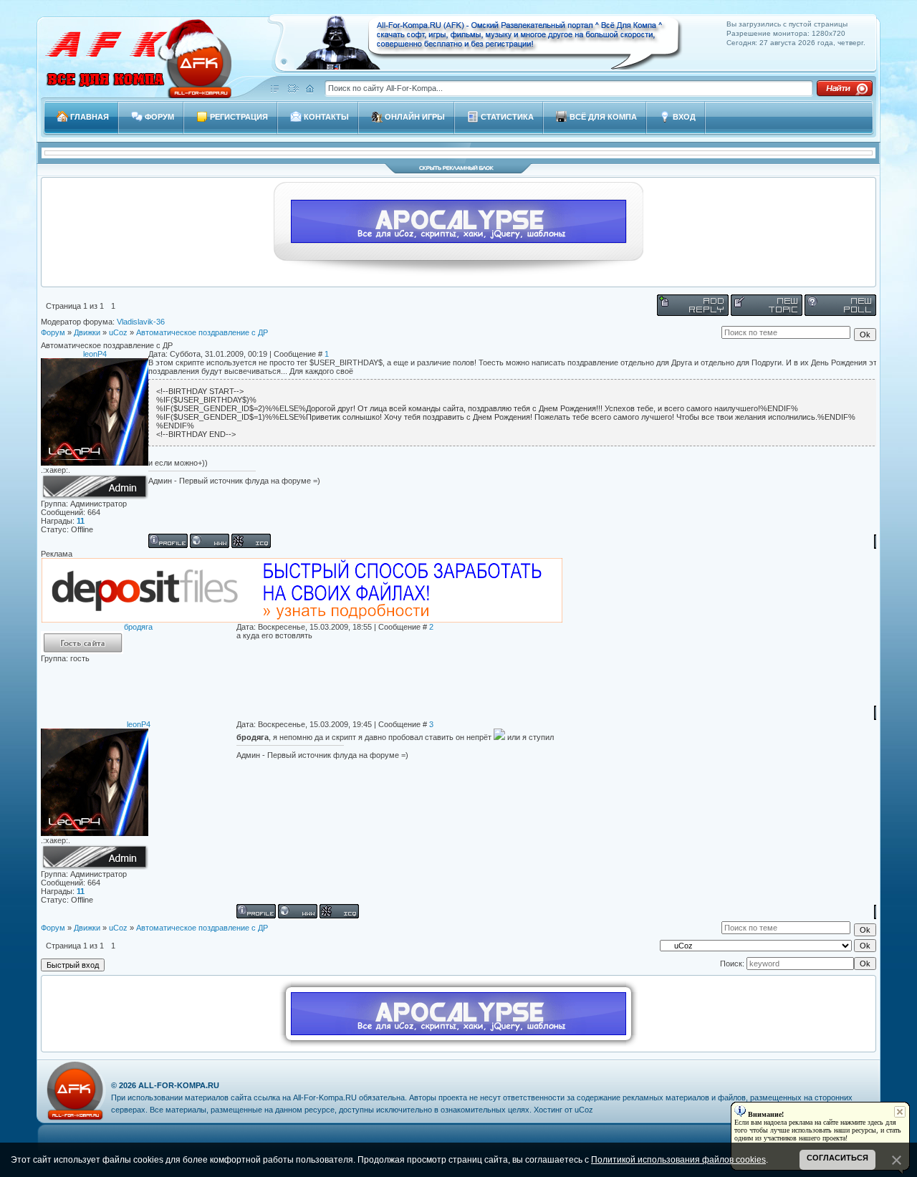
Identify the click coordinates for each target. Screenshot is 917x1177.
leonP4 (95, 354)
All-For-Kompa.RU (178, 1085)
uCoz (118, 332)
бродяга (138, 627)
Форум (53, 332)
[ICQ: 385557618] (251, 541)
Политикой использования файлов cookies (678, 1160)
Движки (87, 332)
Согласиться (837, 1157)
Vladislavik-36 (141, 321)
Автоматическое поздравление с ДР (202, 332)
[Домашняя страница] (209, 541)
